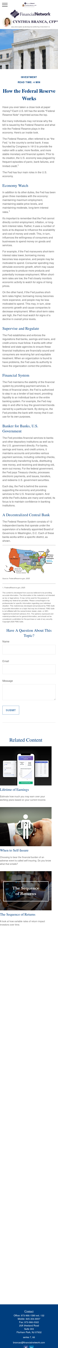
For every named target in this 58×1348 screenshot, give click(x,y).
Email (5, 661)
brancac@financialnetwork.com (29, 1342)
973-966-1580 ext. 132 (32, 1315)
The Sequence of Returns (17, 914)
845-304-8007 (33, 1318)
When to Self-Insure (14, 850)
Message (7, 681)
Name (5, 641)
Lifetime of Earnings (14, 789)
